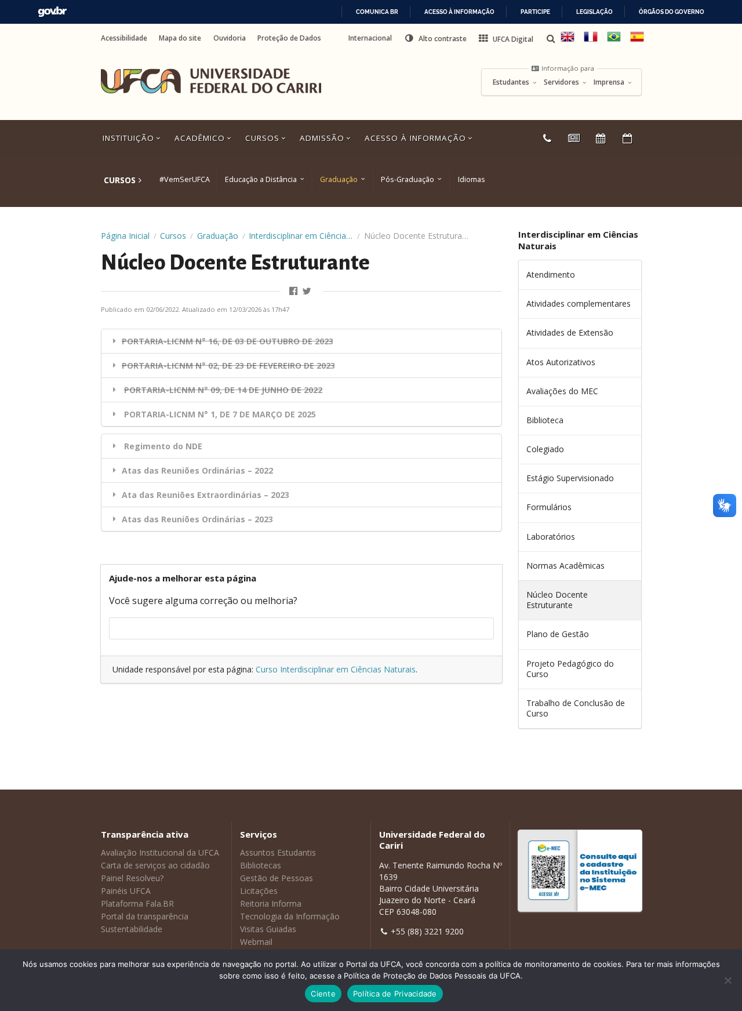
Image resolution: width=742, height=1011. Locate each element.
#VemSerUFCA (184, 179)
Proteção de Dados (289, 38)
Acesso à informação (459, 12)
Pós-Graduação (407, 179)
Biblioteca (544, 420)
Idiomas (471, 179)
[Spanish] (637, 41)
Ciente (323, 993)
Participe (535, 12)
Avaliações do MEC (562, 391)
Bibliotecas (260, 865)
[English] (567, 41)
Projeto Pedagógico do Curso (570, 668)
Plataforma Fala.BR (137, 903)
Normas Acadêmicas (565, 565)
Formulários (549, 506)
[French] (591, 41)
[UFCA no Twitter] (308, 291)
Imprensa (610, 82)
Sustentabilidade (131, 928)
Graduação (339, 179)
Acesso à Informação (417, 138)
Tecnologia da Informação (290, 916)
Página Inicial (125, 235)
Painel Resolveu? (132, 877)
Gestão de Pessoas (276, 877)
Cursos (263, 138)
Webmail (256, 941)
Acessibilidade (124, 38)
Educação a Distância (261, 179)
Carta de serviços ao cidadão (155, 865)
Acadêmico (201, 138)
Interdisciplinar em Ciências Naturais (301, 235)
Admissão (323, 138)
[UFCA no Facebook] (294, 291)
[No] (727, 980)
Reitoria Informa (270, 903)
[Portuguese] (614, 41)
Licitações (259, 890)
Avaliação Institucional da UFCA (160, 852)
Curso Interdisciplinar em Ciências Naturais (336, 669)
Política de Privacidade (395, 993)
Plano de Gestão (557, 633)
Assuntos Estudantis (278, 852)
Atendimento (550, 274)
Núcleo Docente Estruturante (557, 599)
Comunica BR (377, 12)
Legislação (594, 12)
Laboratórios (550, 536)
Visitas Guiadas (268, 928)
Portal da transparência (144, 916)
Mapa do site (180, 38)
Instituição (130, 138)
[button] (435, 38)
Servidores (562, 82)
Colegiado (545, 448)
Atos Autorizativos (560, 362)
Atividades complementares (578, 303)
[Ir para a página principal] (211, 81)
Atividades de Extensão (569, 332)
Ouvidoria (229, 38)
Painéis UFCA (126, 890)
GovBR (52, 11)
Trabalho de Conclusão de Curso (575, 708)
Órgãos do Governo (671, 12)
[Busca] (551, 38)
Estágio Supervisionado (570, 477)
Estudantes (512, 82)
